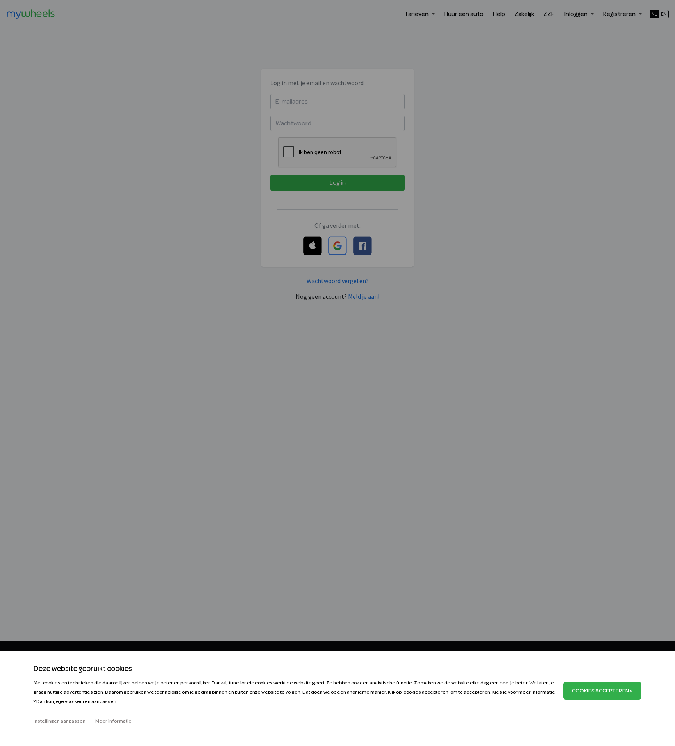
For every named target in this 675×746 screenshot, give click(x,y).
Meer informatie (113, 721)
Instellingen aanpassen (60, 721)
